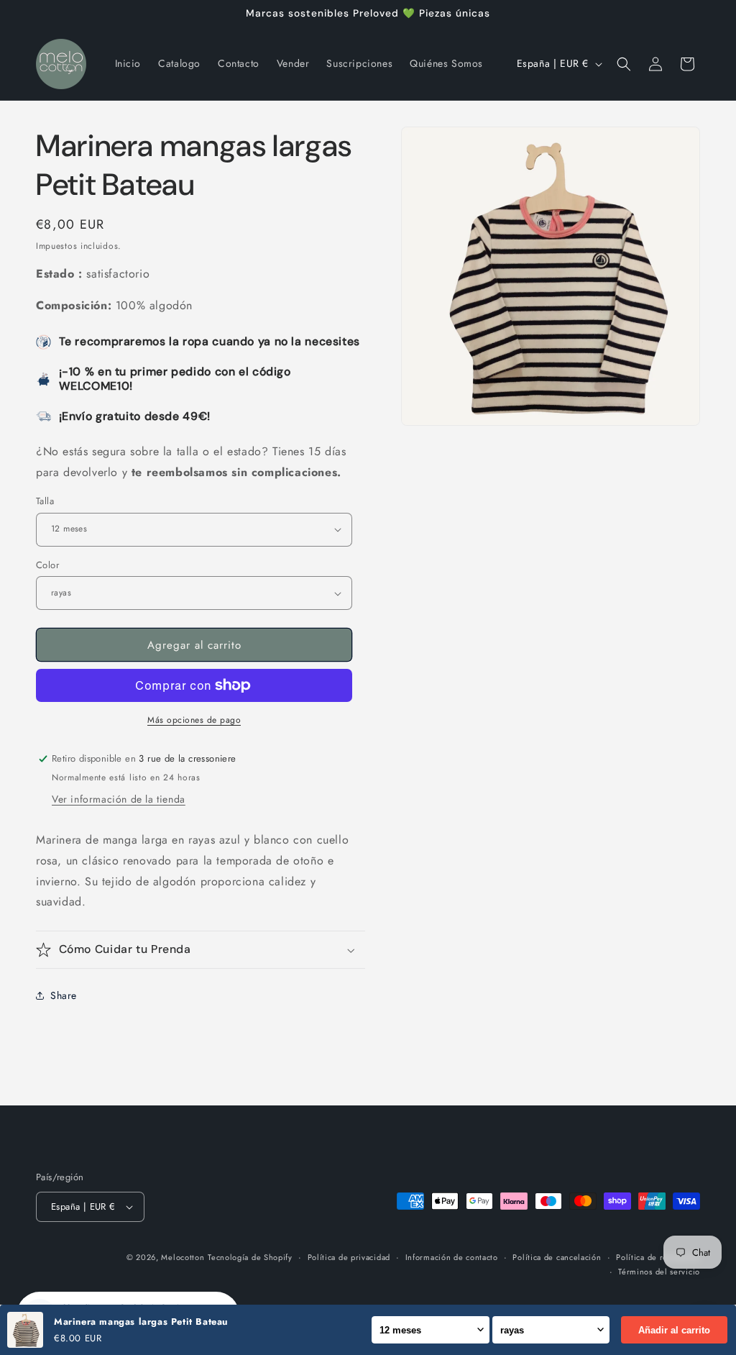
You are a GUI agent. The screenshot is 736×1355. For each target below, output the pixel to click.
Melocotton (182, 1257)
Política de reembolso (658, 1257)
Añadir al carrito (674, 1330)
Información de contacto (451, 1257)
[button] (624, 64)
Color (47, 565)
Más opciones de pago (194, 719)
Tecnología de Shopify (250, 1257)
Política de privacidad (349, 1257)
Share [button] (63, 995)
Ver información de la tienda (118, 799)
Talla (45, 501)
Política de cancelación (556, 1257)
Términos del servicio (659, 1271)
